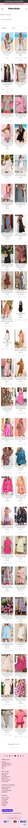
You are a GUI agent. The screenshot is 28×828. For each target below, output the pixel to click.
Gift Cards (4, 766)
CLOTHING (4, 800)
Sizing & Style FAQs (6, 776)
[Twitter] (9, 756)
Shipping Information (6, 787)
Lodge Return (5, 791)
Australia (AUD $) (13, 817)
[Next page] (16, 747)
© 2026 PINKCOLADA (6, 813)
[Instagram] (7, 756)
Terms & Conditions (6, 780)
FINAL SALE (4, 803)
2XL (20, 60)
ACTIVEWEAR (5, 799)
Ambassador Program (7, 764)
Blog (3, 768)
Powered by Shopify (16, 813)
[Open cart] (25, 8)
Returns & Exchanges (6, 790)
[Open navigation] (2, 9)
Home (3, 19)
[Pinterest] (12, 756)
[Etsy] (23, 756)
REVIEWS (4, 805)
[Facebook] (4, 756)
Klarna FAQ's (4, 778)
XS (2, 89)
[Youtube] (15, 756)
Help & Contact (5, 773)
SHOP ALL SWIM (5, 797)
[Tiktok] (20, 756)
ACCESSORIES (5, 802)
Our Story (4, 761)
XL (10, 120)
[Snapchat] (18, 756)
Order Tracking (5, 788)
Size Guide (4, 775)
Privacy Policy (5, 781)
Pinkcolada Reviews (6, 763)
